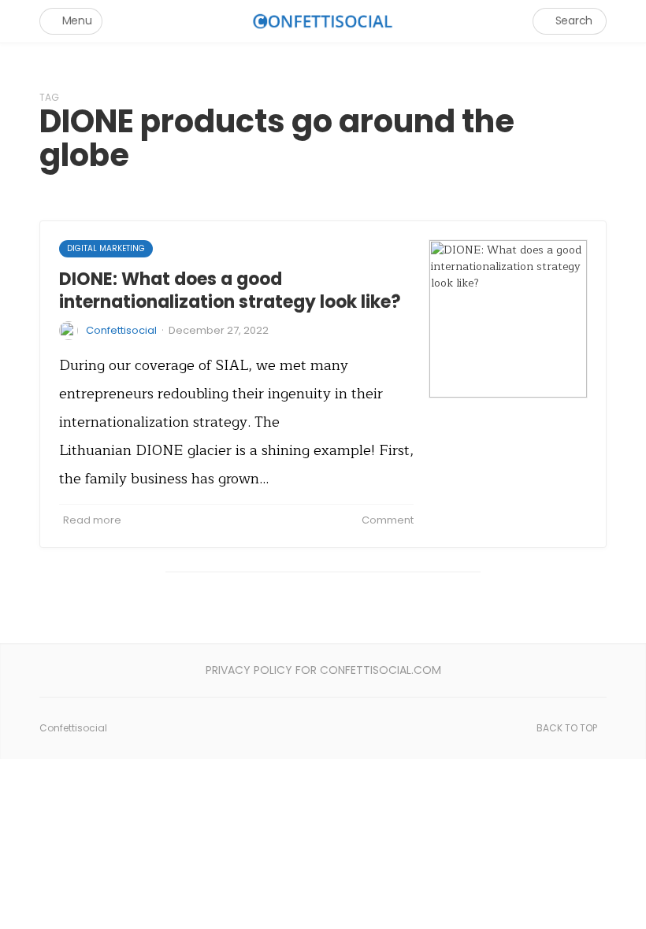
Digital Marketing (106, 248)
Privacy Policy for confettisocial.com (323, 670)
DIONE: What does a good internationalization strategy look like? (230, 290)
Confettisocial (121, 330)
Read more (92, 520)
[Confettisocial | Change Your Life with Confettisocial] (323, 21)
